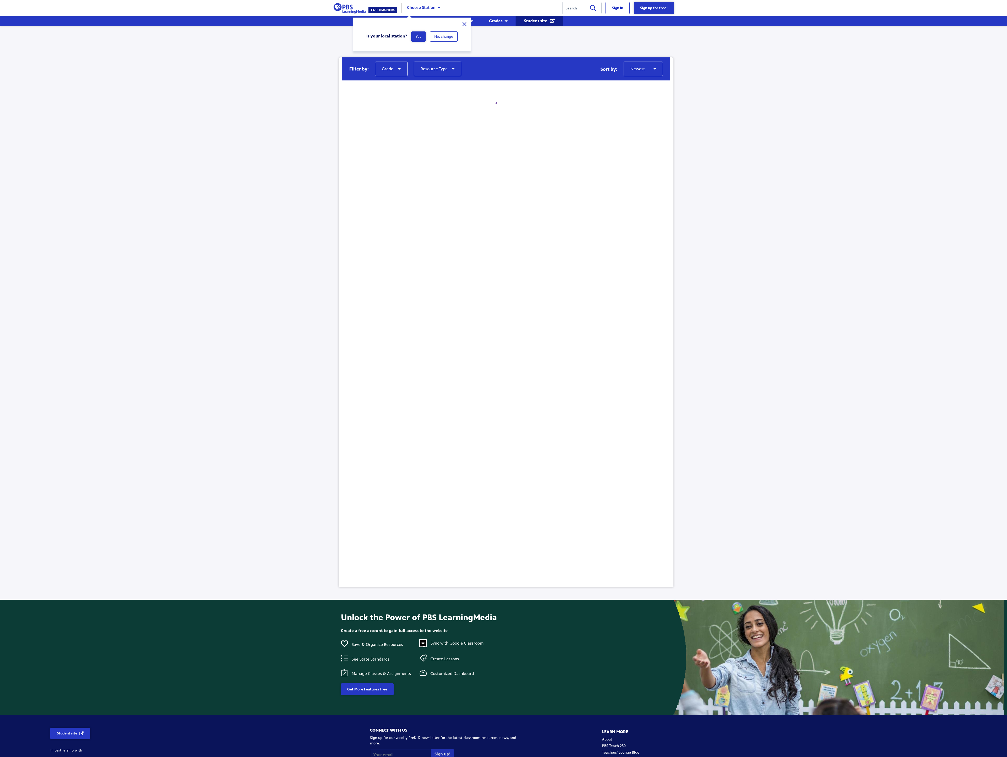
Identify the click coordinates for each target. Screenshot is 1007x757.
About (607, 739)
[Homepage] (350, 7)
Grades (495, 20)
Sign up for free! (654, 8)
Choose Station (421, 7)
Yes (418, 36)
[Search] (593, 9)
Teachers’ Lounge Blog (620, 752)
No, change (443, 36)
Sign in (617, 8)
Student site (536, 20)
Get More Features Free (367, 689)
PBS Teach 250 (614, 746)
